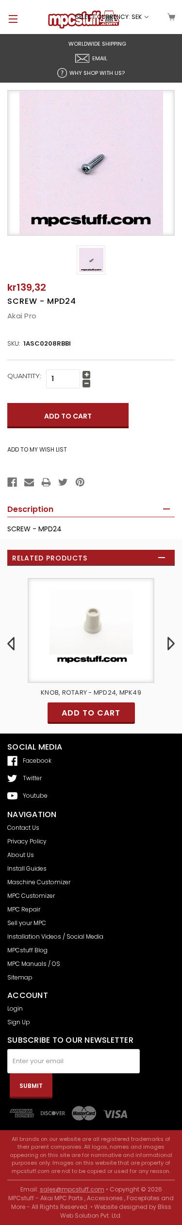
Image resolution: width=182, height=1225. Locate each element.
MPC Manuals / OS (33, 964)
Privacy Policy (27, 841)
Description (30, 509)
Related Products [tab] (49, 558)
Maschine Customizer (38, 882)
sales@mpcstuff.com (72, 1189)
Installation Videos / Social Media (55, 936)
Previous (11, 643)
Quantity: (24, 376)
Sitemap (20, 977)
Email (99, 58)
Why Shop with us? (97, 73)
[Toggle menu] (8, 19)
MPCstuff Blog (27, 950)
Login (15, 1008)
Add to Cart (118, 712)
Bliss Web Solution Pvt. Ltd (115, 1211)
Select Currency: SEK (109, 17)
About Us (20, 855)
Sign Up (18, 1022)
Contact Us (23, 827)
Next (171, 643)
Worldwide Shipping (97, 44)
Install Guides (27, 868)
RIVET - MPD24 (118, 692)
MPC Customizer (31, 896)
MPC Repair (23, 909)
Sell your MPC (26, 923)
